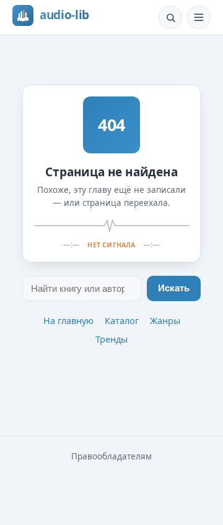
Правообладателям (111, 456)
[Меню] (199, 17)
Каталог (122, 320)
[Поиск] (170, 17)
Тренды (111, 339)
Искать (174, 288)
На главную (68, 320)
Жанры (165, 320)
